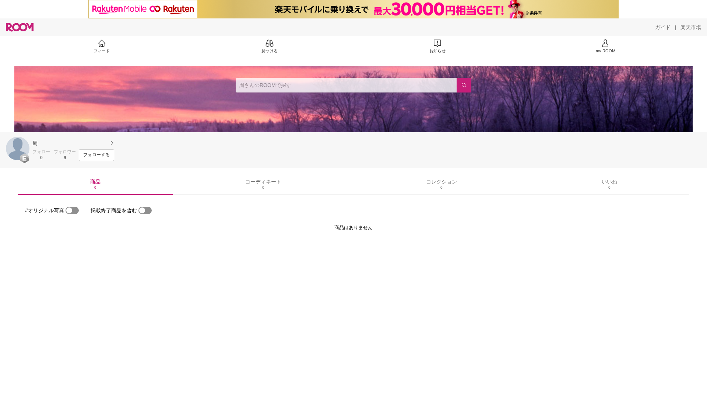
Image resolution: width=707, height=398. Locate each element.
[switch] (72, 210)
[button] (17, 148)
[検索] (464, 85)
